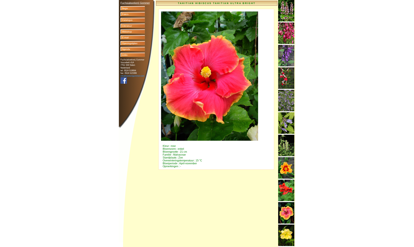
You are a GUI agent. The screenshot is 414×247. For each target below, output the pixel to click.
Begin (125, 8)
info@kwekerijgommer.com (132, 76)
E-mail (125, 37)
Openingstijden (129, 43)
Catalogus (127, 20)
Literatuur (127, 26)
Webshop (127, 31)
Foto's (125, 14)
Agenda (126, 49)
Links (124, 55)
